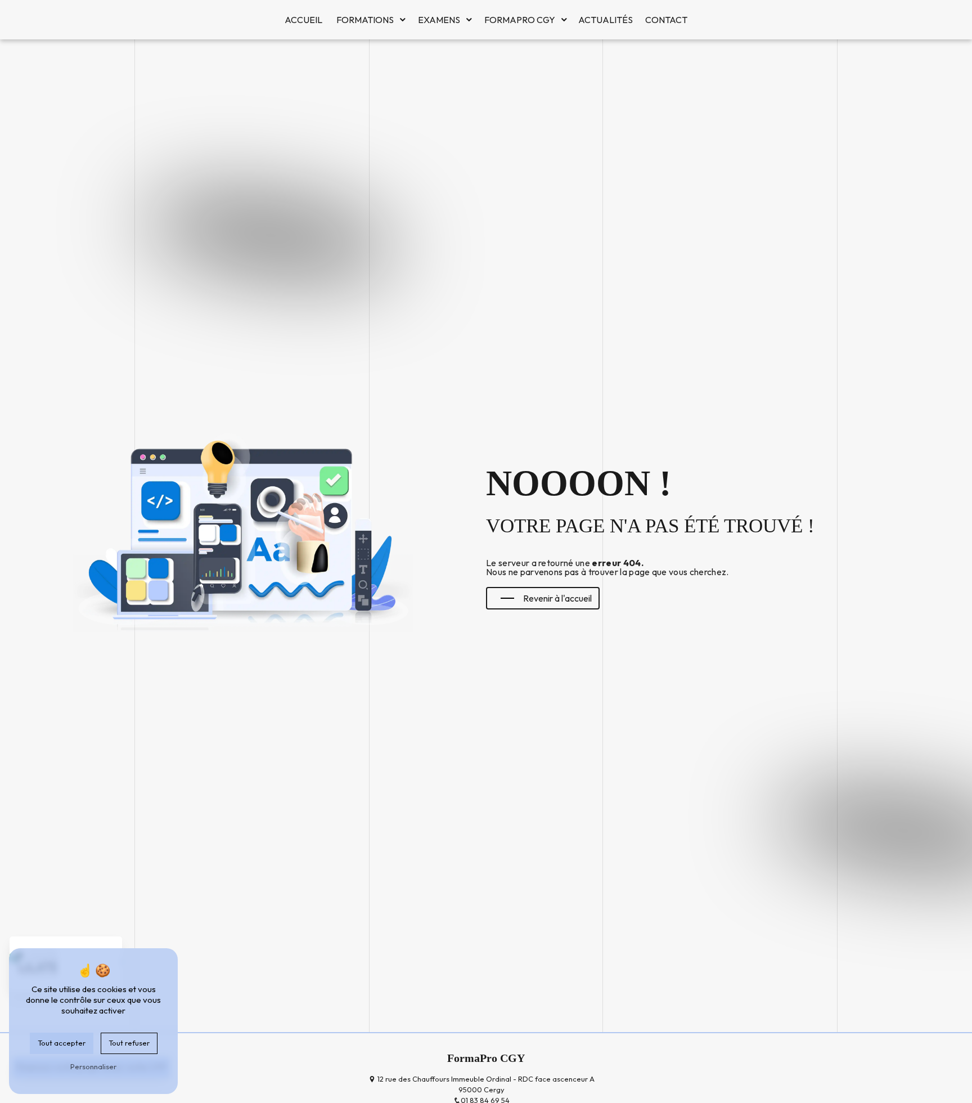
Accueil (303, 19)
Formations (365, 19)
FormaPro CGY (519, 19)
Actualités (605, 19)
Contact (666, 19)
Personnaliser (93, 1066)
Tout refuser (129, 1042)
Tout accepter (62, 1042)
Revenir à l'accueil (557, 598)
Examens (439, 19)
